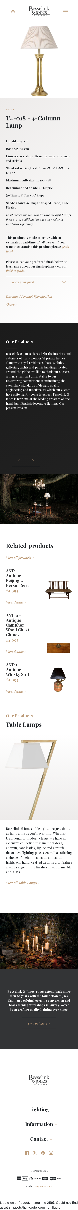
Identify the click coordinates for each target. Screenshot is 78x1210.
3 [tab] (45, 471)
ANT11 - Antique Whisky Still (17, 669)
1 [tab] (33, 471)
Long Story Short (43, 1186)
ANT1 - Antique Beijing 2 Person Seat (17, 578)
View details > (16, 602)
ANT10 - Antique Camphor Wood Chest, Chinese (18, 625)
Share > (11, 304)
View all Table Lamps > (23, 883)
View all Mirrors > (19, 897)
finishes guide (15, 271)
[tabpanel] (39, 375)
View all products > (20, 558)
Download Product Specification (29, 296)
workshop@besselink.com (24, 432)
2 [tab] (39, 471)
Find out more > (39, 1023)
